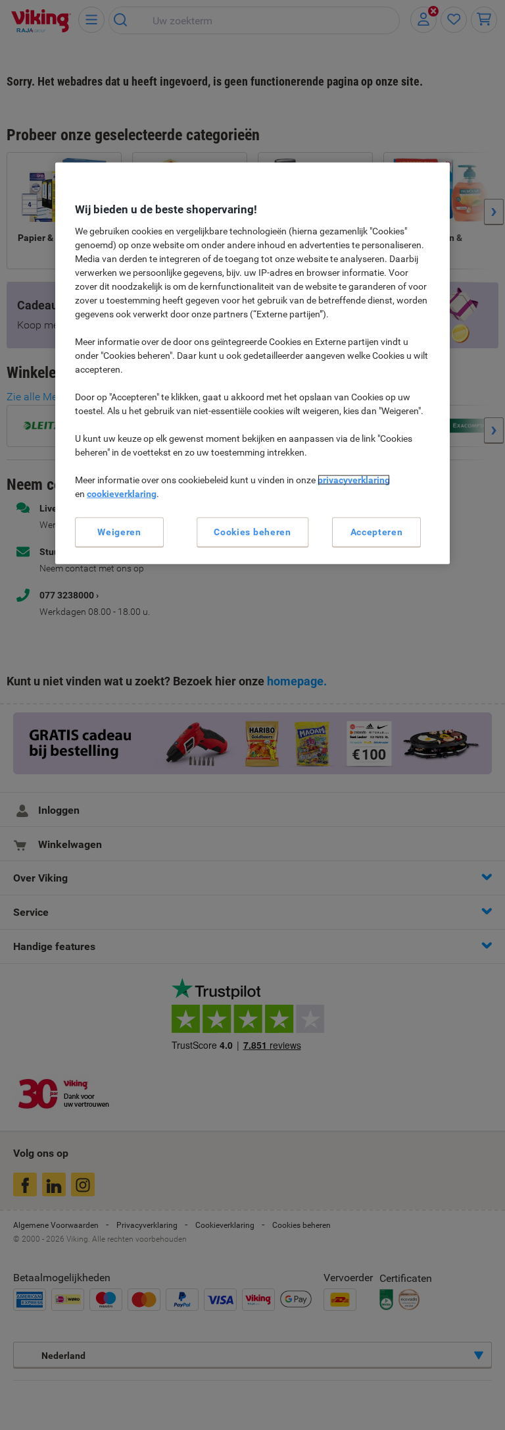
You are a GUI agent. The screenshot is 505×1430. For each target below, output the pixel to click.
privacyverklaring (354, 479)
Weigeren (119, 531)
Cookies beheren (252, 531)
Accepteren (376, 531)
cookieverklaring (121, 493)
